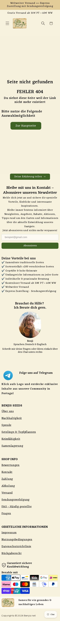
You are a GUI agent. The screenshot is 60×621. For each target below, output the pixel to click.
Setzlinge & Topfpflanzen (19, 432)
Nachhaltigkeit (12, 418)
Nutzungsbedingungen (17, 539)
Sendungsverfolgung (16, 499)
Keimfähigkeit (11, 438)
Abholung (8, 485)
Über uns (8, 411)
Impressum (9, 532)
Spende (6, 425)
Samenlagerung (12, 445)
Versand (7, 492)
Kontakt (7, 472)
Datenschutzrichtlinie (16, 546)
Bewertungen (11, 465)
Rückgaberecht (12, 553)
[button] (7, 23)
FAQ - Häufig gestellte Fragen (17, 510)
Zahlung (7, 479)
